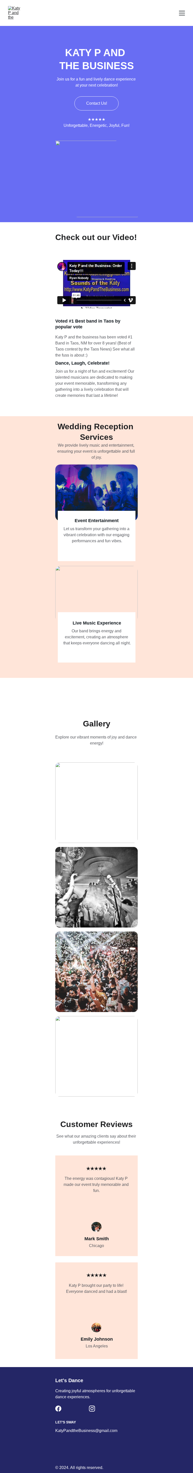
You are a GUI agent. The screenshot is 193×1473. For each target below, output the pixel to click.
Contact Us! (96, 103)
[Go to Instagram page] (92, 1409)
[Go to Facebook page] (58, 1409)
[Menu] (182, 13)
